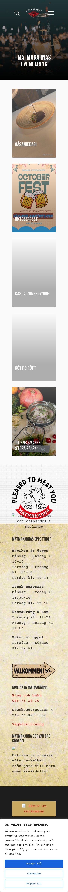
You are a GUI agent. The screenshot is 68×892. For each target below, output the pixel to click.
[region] (34, 855)
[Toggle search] (17, 13)
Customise (34, 873)
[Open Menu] (50, 13)
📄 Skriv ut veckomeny (34, 809)
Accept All (34, 863)
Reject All (34, 883)
